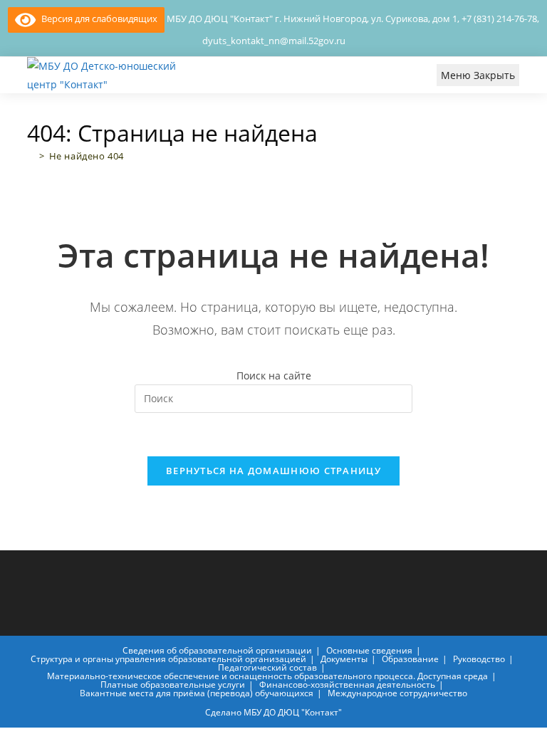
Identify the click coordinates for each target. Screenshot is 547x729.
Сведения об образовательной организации (217, 650)
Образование (410, 659)
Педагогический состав (267, 667)
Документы (344, 659)
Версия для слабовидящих (96, 18)
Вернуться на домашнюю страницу (273, 470)
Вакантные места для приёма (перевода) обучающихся (196, 693)
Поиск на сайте (273, 375)
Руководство (479, 659)
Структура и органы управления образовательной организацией (168, 659)
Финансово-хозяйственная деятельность (347, 684)
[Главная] (31, 156)
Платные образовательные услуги (172, 684)
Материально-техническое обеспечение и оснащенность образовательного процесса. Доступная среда (267, 676)
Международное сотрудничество (397, 693)
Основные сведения (369, 650)
